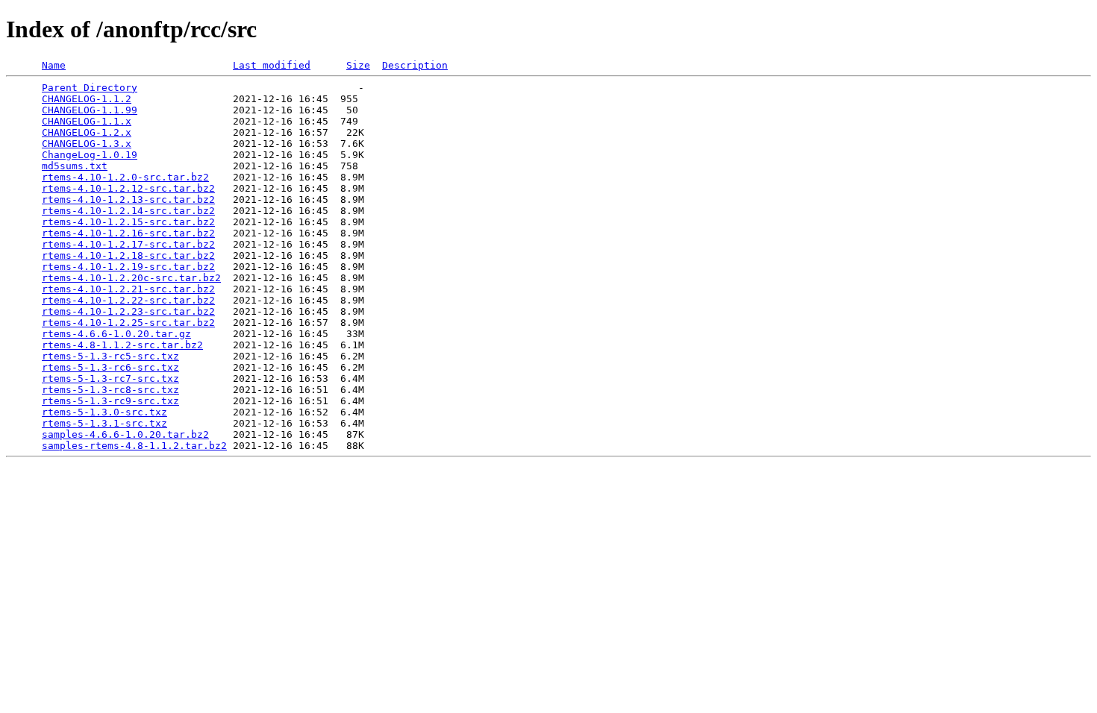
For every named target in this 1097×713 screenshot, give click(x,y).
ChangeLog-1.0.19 (89, 154)
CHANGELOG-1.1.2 (86, 98)
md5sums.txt (74, 166)
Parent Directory (89, 87)
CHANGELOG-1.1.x (86, 121)
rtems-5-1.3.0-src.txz (104, 412)
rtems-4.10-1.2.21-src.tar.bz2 (128, 289)
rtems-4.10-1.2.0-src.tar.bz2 (125, 177)
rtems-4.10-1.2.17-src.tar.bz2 (128, 244)
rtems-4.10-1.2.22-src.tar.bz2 (128, 300)
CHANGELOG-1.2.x (86, 132)
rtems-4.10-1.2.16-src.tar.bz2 (128, 233)
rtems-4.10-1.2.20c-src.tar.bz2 (131, 277)
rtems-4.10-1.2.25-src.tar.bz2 (128, 322)
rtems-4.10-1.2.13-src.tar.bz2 (128, 199)
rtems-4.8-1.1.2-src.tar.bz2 (122, 345)
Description (415, 65)
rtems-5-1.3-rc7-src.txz (110, 378)
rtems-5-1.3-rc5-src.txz (110, 356)
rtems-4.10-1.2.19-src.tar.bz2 (128, 266)
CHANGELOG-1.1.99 (89, 110)
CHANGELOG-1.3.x (86, 143)
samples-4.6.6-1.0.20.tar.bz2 (125, 434)
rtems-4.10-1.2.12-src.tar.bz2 (128, 188)
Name (54, 65)
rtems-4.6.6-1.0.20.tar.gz (116, 333)
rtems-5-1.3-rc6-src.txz (110, 367)
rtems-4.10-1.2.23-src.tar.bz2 (128, 311)
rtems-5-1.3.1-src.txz (104, 423)
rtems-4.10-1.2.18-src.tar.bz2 (128, 255)
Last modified (271, 65)
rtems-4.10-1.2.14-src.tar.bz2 (128, 210)
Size (358, 65)
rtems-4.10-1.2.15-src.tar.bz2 (128, 221)
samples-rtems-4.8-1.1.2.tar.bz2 (134, 445)
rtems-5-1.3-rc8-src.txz (110, 389)
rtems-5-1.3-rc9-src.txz (110, 400)
